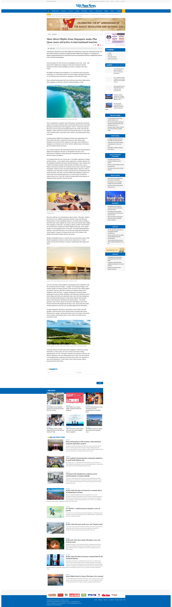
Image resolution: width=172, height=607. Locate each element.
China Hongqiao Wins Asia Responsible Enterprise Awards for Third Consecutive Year (119, 88)
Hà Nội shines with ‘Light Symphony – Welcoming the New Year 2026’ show (115, 144)
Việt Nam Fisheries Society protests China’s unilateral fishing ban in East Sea (115, 242)
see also (51, 391)
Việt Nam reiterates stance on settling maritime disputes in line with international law (116, 236)
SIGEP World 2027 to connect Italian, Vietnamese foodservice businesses (74, 408)
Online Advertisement (112, 58)
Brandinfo (54, 34)
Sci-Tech (71, 11)
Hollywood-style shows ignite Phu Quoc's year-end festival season (83, 541)
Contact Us (123, 1)
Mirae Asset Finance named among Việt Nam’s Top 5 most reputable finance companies (74, 430)
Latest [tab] (109, 65)
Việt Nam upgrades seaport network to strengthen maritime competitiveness (115, 231)
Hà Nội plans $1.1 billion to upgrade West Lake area (115, 148)
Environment (99, 11)
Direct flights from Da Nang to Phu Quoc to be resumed (84, 576)
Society (77, 11)
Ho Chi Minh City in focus (114, 14)
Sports (91, 11)
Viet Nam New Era (70, 14)
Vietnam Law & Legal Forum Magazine (97, 1)
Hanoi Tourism (103, 14)
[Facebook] (93, 45)
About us (106, 599)
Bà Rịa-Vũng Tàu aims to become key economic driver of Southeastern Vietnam (84, 491)
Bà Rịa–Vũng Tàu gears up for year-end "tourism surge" (84, 524)
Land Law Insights (94, 14)
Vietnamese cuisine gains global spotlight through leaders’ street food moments (116, 264)
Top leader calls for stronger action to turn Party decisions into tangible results (116, 128)
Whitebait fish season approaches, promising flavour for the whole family (115, 259)
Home (49, 34)
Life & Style (84, 11)
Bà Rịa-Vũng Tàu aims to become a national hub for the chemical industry (84, 557)
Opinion (106, 11)
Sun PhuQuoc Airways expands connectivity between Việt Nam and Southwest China (55, 430)
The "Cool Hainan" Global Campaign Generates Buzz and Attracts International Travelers (119, 80)
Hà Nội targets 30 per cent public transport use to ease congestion (115, 182)
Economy (63, 11)
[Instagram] (100, 45)
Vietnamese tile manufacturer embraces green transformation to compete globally (81, 475)
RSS (124, 599)
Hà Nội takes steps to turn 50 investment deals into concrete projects (114, 161)
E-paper (109, 50)
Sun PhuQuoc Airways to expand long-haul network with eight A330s (94, 430)
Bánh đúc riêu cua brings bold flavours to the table (114, 268)
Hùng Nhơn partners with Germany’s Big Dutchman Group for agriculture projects (83, 443)
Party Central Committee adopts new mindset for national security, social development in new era (116, 123)
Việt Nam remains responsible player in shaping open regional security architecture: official (114, 106)
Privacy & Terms (118, 599)
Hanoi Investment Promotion (82, 14)
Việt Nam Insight (50, 16)
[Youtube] (98, 45)
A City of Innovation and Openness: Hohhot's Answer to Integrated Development (119, 71)
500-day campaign (67, 16)
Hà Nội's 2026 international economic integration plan (116, 165)
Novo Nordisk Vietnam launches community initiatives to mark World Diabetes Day (84, 459)
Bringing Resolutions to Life (59, 14)
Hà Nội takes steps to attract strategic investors (115, 169)
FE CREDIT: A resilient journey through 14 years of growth (83, 509)
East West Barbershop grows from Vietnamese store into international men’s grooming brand (94, 409)
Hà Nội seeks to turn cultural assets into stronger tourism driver (115, 179)
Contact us (111, 599)
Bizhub (107, 1)
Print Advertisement (112, 57)
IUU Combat (58, 16)
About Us (117, 1)
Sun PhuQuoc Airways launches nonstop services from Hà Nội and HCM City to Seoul (55, 408)
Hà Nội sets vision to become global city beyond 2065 (115, 186)
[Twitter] (95, 45)
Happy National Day (78, 16)
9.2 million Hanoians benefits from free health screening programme (115, 139)
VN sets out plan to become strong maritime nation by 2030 (115, 119)
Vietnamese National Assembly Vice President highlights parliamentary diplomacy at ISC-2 (119, 97)
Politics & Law (55, 11)
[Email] (102, 45)
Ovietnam (112, 1)
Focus (48, 14)
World (112, 11)
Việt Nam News (86, 6)
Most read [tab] (119, 65)
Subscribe (110, 55)
